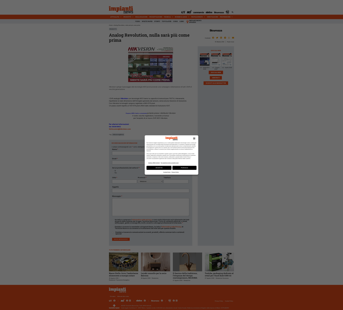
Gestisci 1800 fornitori (154, 162)
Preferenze (184, 168)
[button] (194, 138)
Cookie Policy (167, 172)
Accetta (159, 168)
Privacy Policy (175, 172)
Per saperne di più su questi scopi (170, 162)
